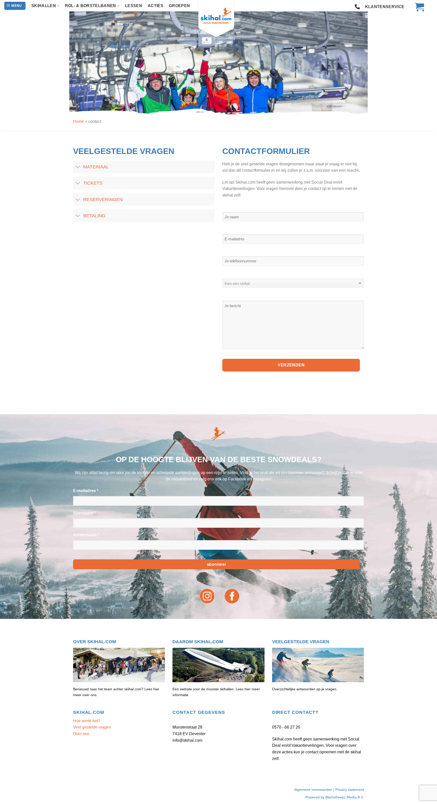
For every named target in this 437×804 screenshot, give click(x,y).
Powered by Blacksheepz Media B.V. (334, 797)
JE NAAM (231, 207)
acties (155, 6)
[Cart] (417, 6)
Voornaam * (84, 513)
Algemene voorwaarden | (314, 790)
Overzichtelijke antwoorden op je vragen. (304, 689)
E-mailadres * (85, 490)
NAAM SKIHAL (236, 273)
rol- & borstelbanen (90, 6)
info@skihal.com (187, 740)
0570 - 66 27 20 (286, 727)
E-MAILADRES (236, 229)
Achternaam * (86, 535)
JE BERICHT (234, 295)
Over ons (81, 734)
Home (78, 121)
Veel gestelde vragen (92, 727)
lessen (133, 6)
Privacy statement (349, 790)
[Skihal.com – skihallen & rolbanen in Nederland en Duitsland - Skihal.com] (218, 19)
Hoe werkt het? (86, 721)
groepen (179, 6)
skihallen (43, 6)
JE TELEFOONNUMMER (245, 251)
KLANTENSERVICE (384, 7)
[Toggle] (78, 167)
